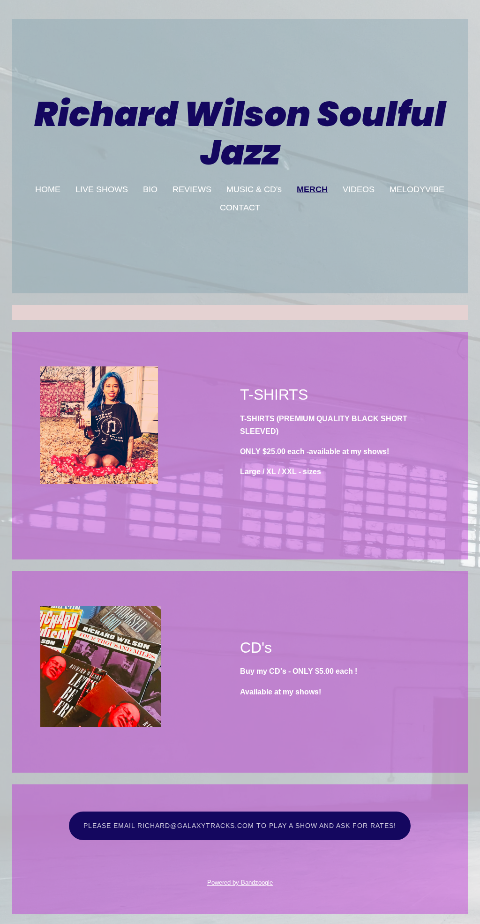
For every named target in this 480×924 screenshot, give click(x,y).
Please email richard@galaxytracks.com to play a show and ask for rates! (239, 825)
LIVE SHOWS (101, 189)
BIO (150, 189)
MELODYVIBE (417, 189)
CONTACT (240, 207)
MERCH (312, 189)
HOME (47, 189)
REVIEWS (191, 189)
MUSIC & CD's (254, 189)
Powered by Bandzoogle (240, 882)
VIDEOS (359, 189)
